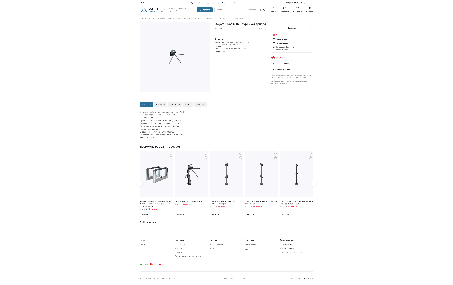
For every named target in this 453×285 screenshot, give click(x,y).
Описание (146, 104)
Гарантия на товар (217, 252)
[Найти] (264, 9)
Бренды (143, 245)
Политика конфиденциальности (188, 256)
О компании (180, 245)
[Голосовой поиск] (260, 10)
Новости (178, 248)
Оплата (188, 104)
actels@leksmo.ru (287, 248)
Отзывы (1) (160, 104)
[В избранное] (260, 29)
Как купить (175, 104)
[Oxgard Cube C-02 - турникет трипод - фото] (175, 57)
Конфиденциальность (229, 278)
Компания (179, 240)
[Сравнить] (256, 29)
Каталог (143, 240)
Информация (250, 240)
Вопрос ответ (250, 245)
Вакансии (179, 252)
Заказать (292, 28)
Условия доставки (217, 248)
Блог (246, 249)
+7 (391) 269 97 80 (291, 3)
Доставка (200, 104)
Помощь (213, 240)
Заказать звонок (307, 3)
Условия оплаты (216, 245)
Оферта (244, 278)
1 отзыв (224, 29)
